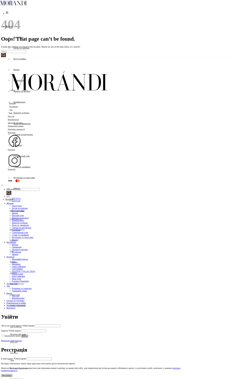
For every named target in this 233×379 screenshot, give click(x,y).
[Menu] (7, 13)
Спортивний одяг (21, 156)
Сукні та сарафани (21, 167)
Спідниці (17, 145)
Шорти (16, 188)
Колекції (9, 199)
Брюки (16, 69)
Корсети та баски (21, 113)
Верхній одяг (19, 80)
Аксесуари (18, 37)
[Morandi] (13, 5)
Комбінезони (19, 102)
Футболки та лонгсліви (24, 178)
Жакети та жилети (21, 91)
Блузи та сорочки (21, 48)
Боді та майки (19, 59)
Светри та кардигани (23, 134)
